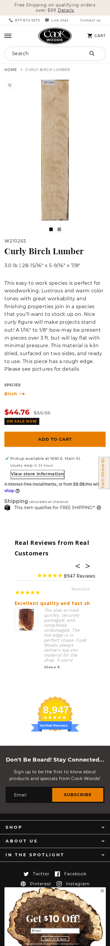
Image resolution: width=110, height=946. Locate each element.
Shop (14, 827)
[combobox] (40, 53)
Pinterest (40, 883)
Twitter (41, 874)
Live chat (60, 20)
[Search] (91, 53)
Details (66, 10)
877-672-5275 (27, 20)
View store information (37, 474)
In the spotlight (35, 855)
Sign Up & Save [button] (55, 939)
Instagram (78, 883)
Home (10, 70)
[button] (7, 35)
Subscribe (78, 794)
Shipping (16, 501)
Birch (10, 394)
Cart (100, 35)
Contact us (90, 20)
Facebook (75, 874)
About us (22, 841)
